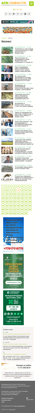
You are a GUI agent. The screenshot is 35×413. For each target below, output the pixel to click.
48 (30, 205)
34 (7, 202)
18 (7, 194)
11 (10, 190)
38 (22, 202)
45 (18, 205)
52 (15, 209)
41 (3, 205)
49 (3, 209)
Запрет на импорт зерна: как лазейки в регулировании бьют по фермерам (15, 344)
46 (22, 205)
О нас (2, 402)
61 (18, 213)
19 (10, 194)
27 (11, 198)
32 (30, 198)
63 (26, 213)
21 (18, 194)
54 (22, 209)
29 (18, 198)
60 (14, 213)
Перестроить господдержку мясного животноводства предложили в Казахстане (16, 354)
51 (10, 209)
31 (26, 198)
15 (26, 190)
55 (26, 209)
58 (7, 213)
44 (15, 205)
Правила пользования (7, 398)
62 (22, 213)
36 (14, 202)
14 (22, 190)
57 (3, 213)
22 (22, 194)
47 (26, 205)
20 (14, 194)
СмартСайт (12, 409)
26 (7, 198)
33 (3, 202)
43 (11, 205)
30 (22, 198)
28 (15, 198)
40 (30, 202)
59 (11, 213)
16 (30, 190)
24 (30, 194)
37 (18, 202)
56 (30, 209)
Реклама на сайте (6, 400)
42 (7, 205)
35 (11, 202)
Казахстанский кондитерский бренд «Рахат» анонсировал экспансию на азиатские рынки (17, 334)
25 (3, 198)
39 (26, 202)
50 (7, 209)
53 (18, 209)
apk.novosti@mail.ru (19, 406)
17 (3, 194)
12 (14, 190)
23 (26, 194)
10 (7, 190)
